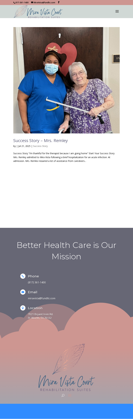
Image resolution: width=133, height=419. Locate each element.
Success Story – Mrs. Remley (40, 140)
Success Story (40, 146)
